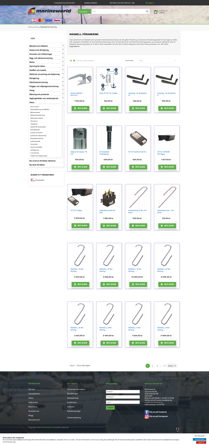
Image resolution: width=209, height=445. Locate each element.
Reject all (201, 442)
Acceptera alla (199, 439)
